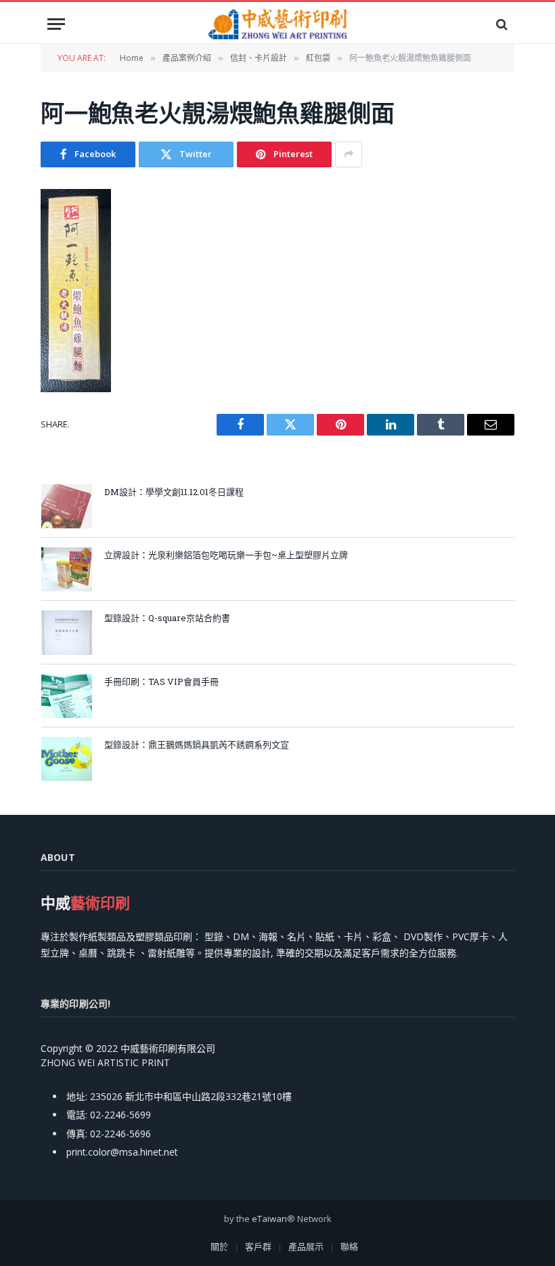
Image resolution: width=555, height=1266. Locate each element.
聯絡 (349, 1246)
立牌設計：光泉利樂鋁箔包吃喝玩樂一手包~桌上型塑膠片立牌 (226, 555)
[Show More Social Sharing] (348, 154)
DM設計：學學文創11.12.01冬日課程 (174, 492)
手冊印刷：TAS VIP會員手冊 (165, 681)
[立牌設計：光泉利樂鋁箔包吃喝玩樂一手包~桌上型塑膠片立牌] (66, 569)
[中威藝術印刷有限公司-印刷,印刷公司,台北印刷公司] (277, 24)
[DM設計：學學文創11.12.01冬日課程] (66, 506)
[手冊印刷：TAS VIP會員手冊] (66, 696)
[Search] (500, 24)
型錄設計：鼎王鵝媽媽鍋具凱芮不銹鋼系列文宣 (196, 744)
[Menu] (56, 24)
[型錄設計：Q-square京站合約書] (66, 632)
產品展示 (306, 1246)
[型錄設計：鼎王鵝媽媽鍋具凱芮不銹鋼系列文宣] (66, 759)
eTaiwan (269, 1218)
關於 (219, 1246)
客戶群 (258, 1246)
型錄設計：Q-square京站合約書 (167, 618)
